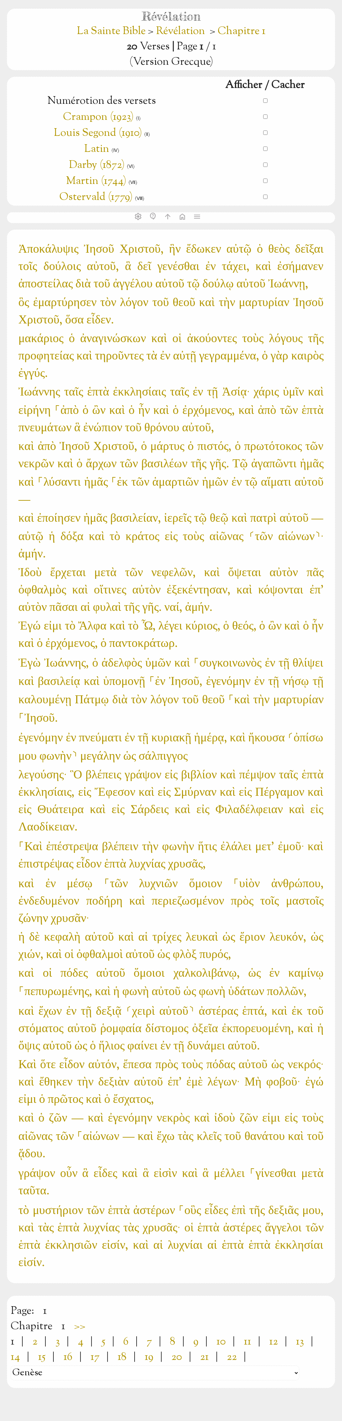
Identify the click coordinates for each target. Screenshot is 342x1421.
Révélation (180, 31)
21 (204, 1357)
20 (176, 1357)
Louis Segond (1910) (98, 133)
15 (41, 1357)
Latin (96, 149)
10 (221, 1342)
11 (247, 1342)
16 (67, 1357)
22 (232, 1357)
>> (80, 1326)
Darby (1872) (97, 165)
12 (273, 1342)
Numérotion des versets (101, 101)
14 (15, 1357)
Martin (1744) (96, 181)
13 (300, 1342)
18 (122, 1357)
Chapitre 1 (242, 31)
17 (95, 1357)
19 (149, 1357)
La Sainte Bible (112, 31)
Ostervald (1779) (96, 197)
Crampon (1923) (98, 117)
